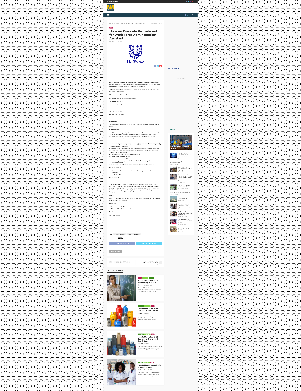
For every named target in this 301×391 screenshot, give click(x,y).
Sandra (141, 285)
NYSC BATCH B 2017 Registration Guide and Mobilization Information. (180, 161)
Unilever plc (137, 234)
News (119, 15)
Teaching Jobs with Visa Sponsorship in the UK (148, 282)
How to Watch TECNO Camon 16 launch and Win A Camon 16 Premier (184, 155)
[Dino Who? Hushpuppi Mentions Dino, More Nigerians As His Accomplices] (173, 206)
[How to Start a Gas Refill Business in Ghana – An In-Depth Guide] (121, 344)
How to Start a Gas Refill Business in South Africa (148, 310)
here (114, 206)
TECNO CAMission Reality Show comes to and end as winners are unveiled (180, 146)
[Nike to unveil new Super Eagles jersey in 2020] (173, 187)
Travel (151, 277)
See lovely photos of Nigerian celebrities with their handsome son (185, 213)
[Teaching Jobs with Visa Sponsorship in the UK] (121, 288)
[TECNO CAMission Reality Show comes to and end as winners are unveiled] (181, 142)
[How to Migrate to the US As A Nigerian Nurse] (121, 372)
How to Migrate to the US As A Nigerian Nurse (149, 366)
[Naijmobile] (110, 7)
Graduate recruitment (119, 234)
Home (113, 15)
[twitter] (188, 1)
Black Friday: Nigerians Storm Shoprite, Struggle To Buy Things (185, 168)
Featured (145, 277)
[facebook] (186, 1)
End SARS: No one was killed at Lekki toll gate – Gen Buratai (185, 228)
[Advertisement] (135, 74)
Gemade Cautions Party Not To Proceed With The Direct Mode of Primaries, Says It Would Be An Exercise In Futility (185, 177)
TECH (134, 15)
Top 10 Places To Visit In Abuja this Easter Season (185, 197)
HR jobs (129, 234)
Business (141, 306)
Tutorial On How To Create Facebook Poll (180, 192)
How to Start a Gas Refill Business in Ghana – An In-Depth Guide (148, 339)
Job (139, 15)
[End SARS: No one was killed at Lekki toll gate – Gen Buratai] (173, 229)
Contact (145, 15)
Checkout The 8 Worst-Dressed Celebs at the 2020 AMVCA (185, 221)
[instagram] (191, 1)
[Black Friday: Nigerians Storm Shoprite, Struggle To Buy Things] (173, 169)
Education (126, 15)
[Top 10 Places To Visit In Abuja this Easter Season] (173, 199)
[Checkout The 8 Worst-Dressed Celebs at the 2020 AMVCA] (173, 221)
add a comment (116, 251)
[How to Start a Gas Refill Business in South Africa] (121, 316)
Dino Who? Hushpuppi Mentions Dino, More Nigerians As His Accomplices (185, 205)
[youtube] (193, 1)
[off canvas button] (108, 15)
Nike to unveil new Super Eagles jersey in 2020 (184, 186)
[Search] (192, 15)
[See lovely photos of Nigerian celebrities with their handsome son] (173, 214)
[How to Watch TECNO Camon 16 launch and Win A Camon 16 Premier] (173, 155)
